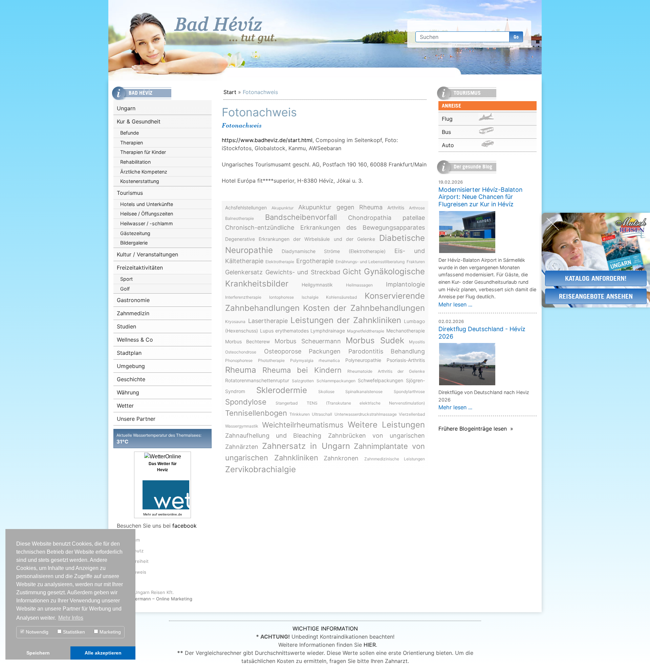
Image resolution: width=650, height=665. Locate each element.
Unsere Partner (136, 418)
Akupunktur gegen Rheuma (340, 207)
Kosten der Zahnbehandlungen (364, 308)
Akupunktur (283, 207)
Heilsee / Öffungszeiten (146, 213)
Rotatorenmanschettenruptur (257, 380)
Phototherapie (271, 360)
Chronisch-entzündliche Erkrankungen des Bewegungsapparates (325, 227)
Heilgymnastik (317, 285)
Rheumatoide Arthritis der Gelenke (386, 371)
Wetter (125, 405)
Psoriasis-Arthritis (406, 360)
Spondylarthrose (409, 391)
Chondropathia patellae (386, 217)
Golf (125, 289)
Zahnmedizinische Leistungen (394, 458)
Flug (447, 118)
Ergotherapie (314, 261)
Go (516, 36)
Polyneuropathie (363, 360)
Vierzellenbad (412, 414)
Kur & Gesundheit (138, 121)
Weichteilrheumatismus (303, 424)
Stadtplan (129, 352)
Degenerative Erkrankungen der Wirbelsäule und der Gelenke (300, 239)
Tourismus (130, 192)
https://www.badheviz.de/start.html (267, 140)
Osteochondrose (240, 351)
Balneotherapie (239, 218)
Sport (126, 279)
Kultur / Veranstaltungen (147, 254)
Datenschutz (130, 550)
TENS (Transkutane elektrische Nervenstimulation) (366, 403)
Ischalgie (310, 297)
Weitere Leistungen (386, 425)
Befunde (129, 133)
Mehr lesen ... (455, 304)
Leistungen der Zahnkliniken (345, 320)
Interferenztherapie (243, 297)
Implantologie (405, 284)
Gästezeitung (135, 233)
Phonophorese (239, 360)
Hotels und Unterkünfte (146, 204)
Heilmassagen (359, 285)
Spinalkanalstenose (364, 391)
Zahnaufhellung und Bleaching (273, 435)
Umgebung (131, 366)
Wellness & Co (135, 339)
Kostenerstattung (139, 181)
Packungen (325, 351)
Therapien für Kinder (143, 152)
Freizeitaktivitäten (140, 267)
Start (229, 92)
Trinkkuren (299, 414)
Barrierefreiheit (133, 561)
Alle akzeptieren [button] (103, 653)
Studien (126, 326)
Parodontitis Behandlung (386, 351)
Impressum (128, 540)
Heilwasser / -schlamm (146, 223)
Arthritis (395, 207)
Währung (128, 392)
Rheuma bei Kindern (302, 370)
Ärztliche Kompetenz (143, 172)
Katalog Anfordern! (596, 278)
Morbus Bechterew (247, 341)
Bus (446, 132)
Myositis (417, 341)
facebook (184, 525)
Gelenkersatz (244, 272)
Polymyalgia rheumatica (315, 360)
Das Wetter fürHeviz (163, 466)
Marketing (109, 632)
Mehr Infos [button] (70, 618)
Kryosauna (235, 321)
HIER (370, 644)
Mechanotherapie (405, 331)
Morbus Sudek (375, 340)
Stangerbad (287, 403)
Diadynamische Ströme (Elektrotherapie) (333, 251)
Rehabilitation (135, 162)
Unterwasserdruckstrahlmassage (365, 414)
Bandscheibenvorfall (301, 217)
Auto (448, 145)
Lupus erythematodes (284, 331)
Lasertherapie (268, 320)
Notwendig (36, 632)
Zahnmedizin (133, 313)
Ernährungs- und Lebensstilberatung (370, 261)
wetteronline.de (170, 514)
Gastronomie (133, 300)
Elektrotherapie (279, 261)
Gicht (352, 271)
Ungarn (126, 108)
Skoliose (326, 391)
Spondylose (245, 401)
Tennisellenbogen (256, 413)
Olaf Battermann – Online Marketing (154, 598)
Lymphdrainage (327, 331)
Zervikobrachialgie (260, 469)
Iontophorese (281, 297)
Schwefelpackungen (380, 380)
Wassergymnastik (241, 426)
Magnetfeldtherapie (365, 331)
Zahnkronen (341, 458)
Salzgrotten (303, 380)
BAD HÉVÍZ (226, 30)
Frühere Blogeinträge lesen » (475, 428)
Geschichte (131, 379)
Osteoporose (282, 351)
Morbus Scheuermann (308, 341)
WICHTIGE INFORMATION (325, 628)
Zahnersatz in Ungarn (306, 446)
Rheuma (240, 370)
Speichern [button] (38, 653)
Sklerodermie (281, 390)
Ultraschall (322, 414)
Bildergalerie (134, 243)
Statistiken (73, 632)
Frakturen (416, 261)
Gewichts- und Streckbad (302, 272)
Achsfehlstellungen (246, 207)
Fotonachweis (131, 572)
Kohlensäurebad (341, 297)
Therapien (131, 142)
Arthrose (417, 207)
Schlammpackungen (336, 380)
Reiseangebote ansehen (596, 296)
